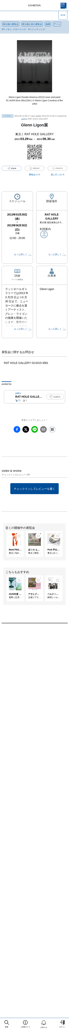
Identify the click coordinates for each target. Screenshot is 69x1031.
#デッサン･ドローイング (14, 29)
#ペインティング (36, 29)
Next (66, 546)
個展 (48, 24)
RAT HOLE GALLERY (34, 119)
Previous (3, 546)
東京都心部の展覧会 (32, 24)
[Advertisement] (34, 671)
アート (57, 24)
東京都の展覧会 (10, 24)
